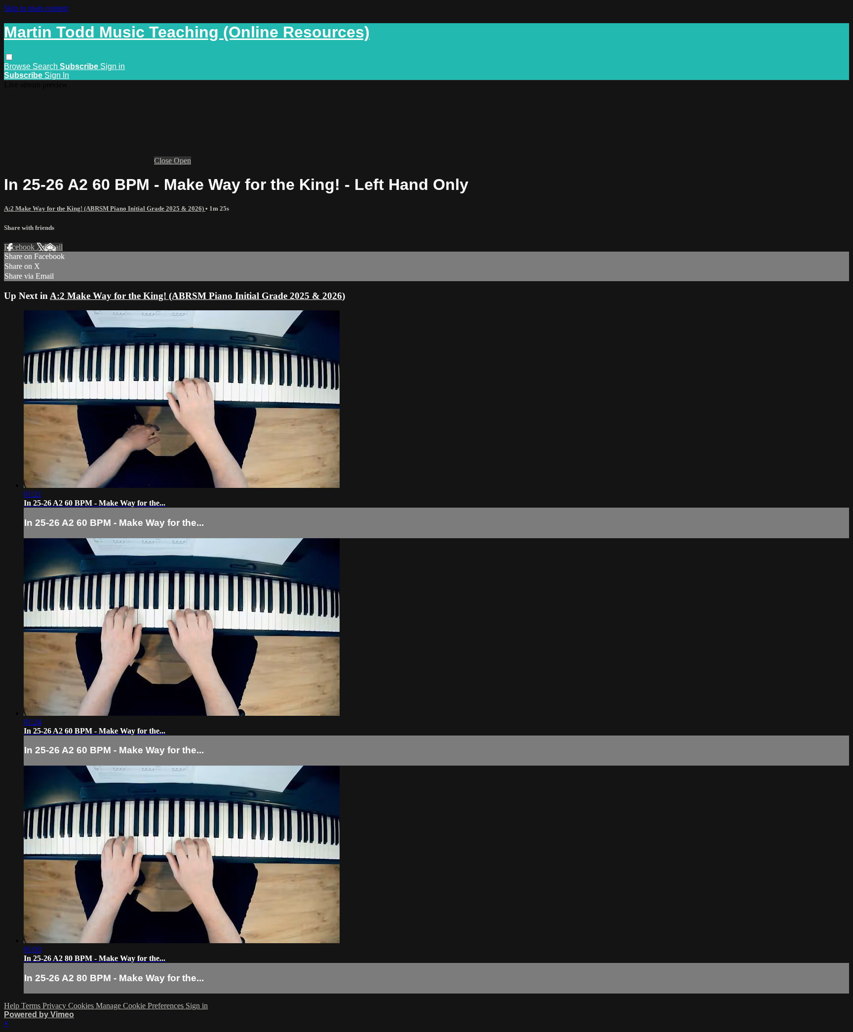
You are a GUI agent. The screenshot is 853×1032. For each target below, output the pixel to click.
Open (182, 160)
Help (12, 1005)
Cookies (82, 1005)
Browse (18, 66)
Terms (31, 1005)
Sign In (56, 75)
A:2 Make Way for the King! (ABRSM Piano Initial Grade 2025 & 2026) (104, 208)
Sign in (112, 66)
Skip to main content (36, 8)
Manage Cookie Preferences (141, 1005)
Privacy (55, 1005)
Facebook (20, 247)
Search (46, 66)
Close (164, 160)
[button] (9, 57)
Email (53, 247)
